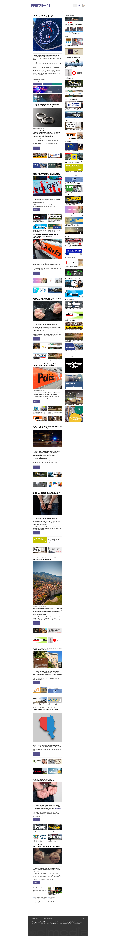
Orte (44, 11)
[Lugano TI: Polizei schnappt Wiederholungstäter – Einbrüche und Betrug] (47, 856)
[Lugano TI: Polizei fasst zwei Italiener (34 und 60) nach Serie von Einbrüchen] (47, 311)
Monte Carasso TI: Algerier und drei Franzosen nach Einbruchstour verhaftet (47, 558)
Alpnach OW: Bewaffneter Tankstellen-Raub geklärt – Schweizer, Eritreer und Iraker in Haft (47, 173)
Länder (46, 11)
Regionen (34, 11)
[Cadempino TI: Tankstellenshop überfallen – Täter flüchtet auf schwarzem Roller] (47, 378)
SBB (60, 11)
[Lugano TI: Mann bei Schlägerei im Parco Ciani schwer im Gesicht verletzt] (47, 659)
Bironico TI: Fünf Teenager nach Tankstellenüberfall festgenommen (43, 779)
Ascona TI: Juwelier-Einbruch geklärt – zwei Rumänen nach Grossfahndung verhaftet (46, 492)
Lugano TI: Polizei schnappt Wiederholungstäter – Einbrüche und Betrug (46, 845)
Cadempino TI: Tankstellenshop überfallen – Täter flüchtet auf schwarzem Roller (46, 364)
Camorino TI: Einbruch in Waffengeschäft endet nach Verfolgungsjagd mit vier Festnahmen (45, 236)
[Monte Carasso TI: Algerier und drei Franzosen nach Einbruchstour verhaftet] (47, 583)
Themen (49, 11)
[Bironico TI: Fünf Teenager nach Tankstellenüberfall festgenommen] (47, 792)
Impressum (35, 918)
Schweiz (30, 11)
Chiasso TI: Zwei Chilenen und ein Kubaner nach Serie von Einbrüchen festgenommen (46, 105)
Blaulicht (81, 11)
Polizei (65, 11)
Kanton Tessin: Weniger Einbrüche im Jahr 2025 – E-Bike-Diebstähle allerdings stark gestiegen (46, 709)
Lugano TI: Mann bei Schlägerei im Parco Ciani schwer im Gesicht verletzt (47, 648)
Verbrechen (53, 11)
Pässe (62, 11)
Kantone (38, 11)
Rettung (72, 11)
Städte (41, 11)
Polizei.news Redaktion (42, 128)
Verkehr (57, 11)
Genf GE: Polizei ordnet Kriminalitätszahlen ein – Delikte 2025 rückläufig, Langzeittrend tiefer (47, 427)
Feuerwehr (69, 11)
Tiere (78, 11)
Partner (85, 11)
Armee (76, 11)
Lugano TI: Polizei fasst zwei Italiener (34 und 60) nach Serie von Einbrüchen (47, 298)
